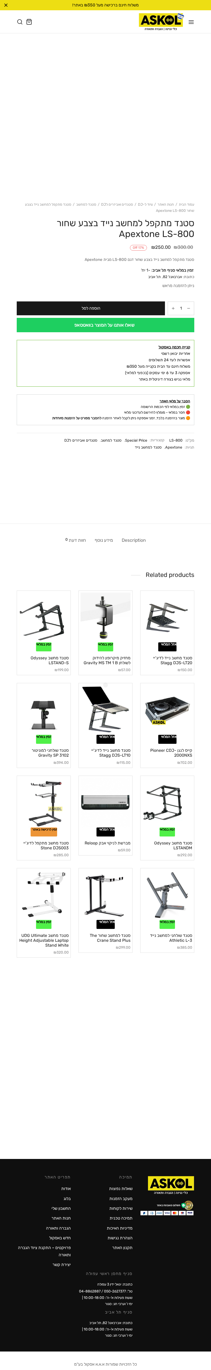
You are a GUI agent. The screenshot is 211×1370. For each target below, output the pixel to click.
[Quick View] (158, 639)
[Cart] (29, 22)
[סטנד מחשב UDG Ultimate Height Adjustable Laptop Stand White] (44, 895)
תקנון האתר (122, 1247)
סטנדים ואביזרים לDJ (117, 204)
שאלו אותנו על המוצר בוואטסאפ (104, 325)
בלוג (67, 1198)
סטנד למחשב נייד (148, 447)
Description (134, 540)
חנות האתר (165, 204)
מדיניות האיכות (120, 1228)
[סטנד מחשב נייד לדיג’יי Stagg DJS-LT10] (105, 710)
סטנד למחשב (86, 204)
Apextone (173, 447)
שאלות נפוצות (121, 1188)
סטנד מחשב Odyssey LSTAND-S (50, 660)
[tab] (134, 540)
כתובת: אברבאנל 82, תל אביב (111, 1323)
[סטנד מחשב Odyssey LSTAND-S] (44, 617)
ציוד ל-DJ (145, 204)
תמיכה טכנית (121, 1218)
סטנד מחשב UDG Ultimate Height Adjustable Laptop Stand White (44, 940)
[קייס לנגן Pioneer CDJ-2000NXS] (167, 710)
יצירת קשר (61, 1264)
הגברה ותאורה (58, 1228)
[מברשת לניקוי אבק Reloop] (105, 802)
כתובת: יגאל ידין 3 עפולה (115, 1284)
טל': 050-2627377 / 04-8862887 (106, 1291)
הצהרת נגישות (120, 1237)
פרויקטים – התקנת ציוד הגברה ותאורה (44, 1251)
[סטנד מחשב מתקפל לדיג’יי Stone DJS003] (44, 802)
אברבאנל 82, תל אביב (165, 277)
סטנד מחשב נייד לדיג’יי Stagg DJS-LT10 (110, 753)
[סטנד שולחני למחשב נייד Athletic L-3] (167, 895)
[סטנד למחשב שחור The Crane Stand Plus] (105, 895)
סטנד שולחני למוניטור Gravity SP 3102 (50, 753)
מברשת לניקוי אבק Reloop (107, 843)
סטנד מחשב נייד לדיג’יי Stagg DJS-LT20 (172, 660)
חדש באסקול (60, 1237)
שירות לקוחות (121, 1208)
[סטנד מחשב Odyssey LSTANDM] (167, 802)
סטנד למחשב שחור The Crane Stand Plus (110, 938)
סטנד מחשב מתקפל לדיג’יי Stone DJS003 (46, 845)
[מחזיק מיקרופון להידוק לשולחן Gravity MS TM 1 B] (105, 617)
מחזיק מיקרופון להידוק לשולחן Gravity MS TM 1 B (107, 660)
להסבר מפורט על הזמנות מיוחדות (76, 418)
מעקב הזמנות (121, 1198)
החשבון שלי (61, 1208)
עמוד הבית (186, 204)
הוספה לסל (91, 308)
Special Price (136, 440)
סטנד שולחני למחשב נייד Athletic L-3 (171, 938)
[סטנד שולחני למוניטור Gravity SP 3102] (44, 710)
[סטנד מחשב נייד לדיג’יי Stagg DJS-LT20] (167, 617)
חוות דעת (75, 540)
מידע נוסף (104, 540)
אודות (66, 1188)
